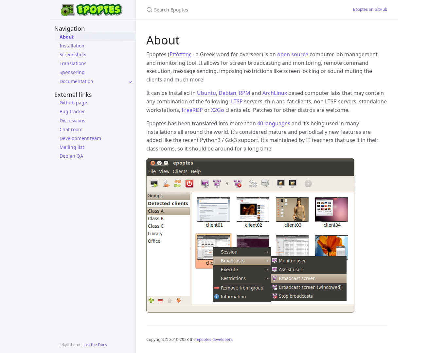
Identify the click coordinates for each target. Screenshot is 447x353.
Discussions (72, 120)
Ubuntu (206, 93)
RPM (244, 93)
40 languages (273, 123)
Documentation (76, 81)
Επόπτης (180, 54)
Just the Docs (95, 344)
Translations (73, 63)
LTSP (237, 101)
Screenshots (73, 54)
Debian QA (71, 156)
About (67, 37)
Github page (73, 102)
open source (292, 54)
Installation (72, 46)
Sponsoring (72, 72)
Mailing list (72, 147)
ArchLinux (274, 93)
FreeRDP (192, 110)
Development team (80, 138)
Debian (227, 93)
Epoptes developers (215, 339)
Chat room (71, 129)
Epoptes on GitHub (370, 9)
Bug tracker (72, 111)
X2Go (217, 110)
